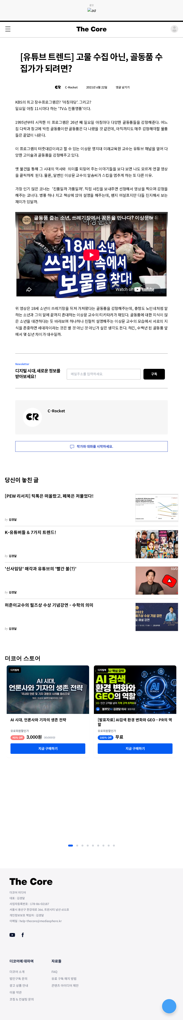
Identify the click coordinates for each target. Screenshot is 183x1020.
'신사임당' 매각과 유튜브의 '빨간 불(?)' (40, 569)
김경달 (13, 519)
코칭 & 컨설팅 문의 (22, 999)
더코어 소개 (17, 971)
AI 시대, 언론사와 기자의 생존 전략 (38, 720)
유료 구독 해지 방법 (63, 978)
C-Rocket (71, 87)
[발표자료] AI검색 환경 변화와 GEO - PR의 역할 (135, 722)
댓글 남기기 (123, 87)
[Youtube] (12, 935)
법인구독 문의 (18, 978)
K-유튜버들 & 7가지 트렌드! (30, 532)
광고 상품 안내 (19, 985)
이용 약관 (16, 992)
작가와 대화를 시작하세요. (94, 446)
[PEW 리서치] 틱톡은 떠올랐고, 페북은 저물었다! (49, 496)
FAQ (54, 971)
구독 (154, 374)
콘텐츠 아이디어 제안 (65, 985)
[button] (70, 846)
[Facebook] (23, 935)
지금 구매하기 (48, 748)
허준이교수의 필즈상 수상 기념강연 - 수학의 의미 (49, 605)
